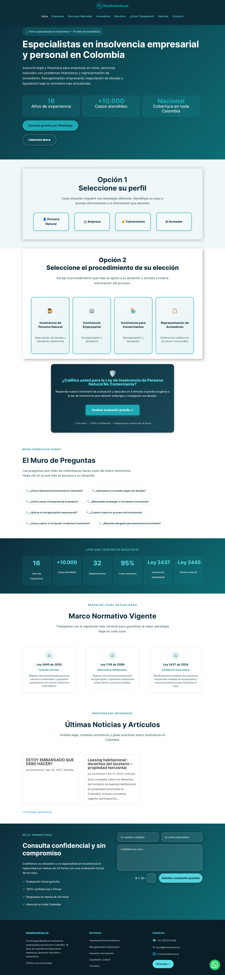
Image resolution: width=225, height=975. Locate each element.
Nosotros (120, 16)
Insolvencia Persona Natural (104, 940)
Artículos (69, 769)
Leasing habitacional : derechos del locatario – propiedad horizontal (110, 764)
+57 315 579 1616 (166, 940)
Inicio (44, 16)
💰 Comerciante (133, 221)
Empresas (58, 16)
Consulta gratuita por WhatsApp (50, 125)
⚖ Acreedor (173, 221)
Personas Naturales (80, 16)
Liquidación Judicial (99, 959)
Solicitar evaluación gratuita (181, 878)
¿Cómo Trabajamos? (142, 16)
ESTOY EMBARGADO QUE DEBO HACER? (50, 762)
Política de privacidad (39, 962)
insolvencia (37, 769)
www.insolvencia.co (168, 954)
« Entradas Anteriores (37, 812)
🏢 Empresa (92, 221)
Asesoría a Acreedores (101, 953)
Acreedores (103, 16)
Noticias (163, 16)
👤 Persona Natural (51, 221)
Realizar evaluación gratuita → (112, 410)
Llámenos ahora (39, 139)
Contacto (178, 16)
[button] (215, 965)
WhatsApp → (163, 964)
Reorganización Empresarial (104, 947)
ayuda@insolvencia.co (168, 947)
